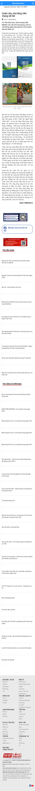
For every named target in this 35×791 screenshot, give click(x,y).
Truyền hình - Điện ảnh (25, 707)
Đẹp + (20, 727)
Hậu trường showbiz (24, 700)
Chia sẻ (5, 711)
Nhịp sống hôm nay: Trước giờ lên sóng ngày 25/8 (17, 444)
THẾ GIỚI (5, 736)
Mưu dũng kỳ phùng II (8, 598)
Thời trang (21, 702)
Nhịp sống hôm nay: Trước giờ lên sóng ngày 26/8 (17, 432)
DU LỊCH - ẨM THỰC (8, 722)
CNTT (20, 740)
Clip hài (5, 714)
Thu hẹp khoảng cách (8, 500)
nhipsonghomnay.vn (18, 3)
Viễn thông (22, 743)
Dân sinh (5, 682)
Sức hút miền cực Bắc (8, 609)
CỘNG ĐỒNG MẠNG (8, 709)
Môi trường (5, 689)
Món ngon (5, 731)
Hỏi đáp (5, 702)
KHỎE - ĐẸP (22, 722)
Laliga (20, 711)
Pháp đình (5, 700)
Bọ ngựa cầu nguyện (8, 660)
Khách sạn (5, 727)
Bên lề (20, 719)
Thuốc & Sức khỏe (23, 729)
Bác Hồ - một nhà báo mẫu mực (11, 287)
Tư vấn (20, 734)
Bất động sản (22, 693)
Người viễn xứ (6, 743)
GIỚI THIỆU (6, 747)
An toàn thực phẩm (24, 724)
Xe (19, 745)
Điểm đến (5, 724)
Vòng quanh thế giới (8, 738)
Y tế (4, 691)
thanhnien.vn (28, 203)
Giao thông (5, 686)
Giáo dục (5, 684)
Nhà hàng (5, 734)
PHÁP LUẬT (6, 696)
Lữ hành (5, 729)
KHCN (20, 738)
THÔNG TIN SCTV (8, 749)
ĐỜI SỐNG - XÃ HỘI (8, 680)
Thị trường (21, 689)
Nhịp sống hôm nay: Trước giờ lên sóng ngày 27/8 (17, 421)
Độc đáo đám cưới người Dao (10, 527)
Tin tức (4, 698)
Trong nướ (21, 714)
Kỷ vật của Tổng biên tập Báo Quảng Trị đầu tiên (16, 358)
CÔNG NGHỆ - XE (24, 736)
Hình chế (5, 716)
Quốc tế (21, 716)
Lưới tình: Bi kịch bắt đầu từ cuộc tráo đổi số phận (16, 648)
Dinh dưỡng (22, 731)
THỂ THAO (22, 709)
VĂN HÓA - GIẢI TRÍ (24, 696)
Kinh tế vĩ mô (22, 682)
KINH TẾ (21, 680)
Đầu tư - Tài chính (23, 691)
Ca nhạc (21, 698)
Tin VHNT (21, 705)
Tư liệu (4, 740)
